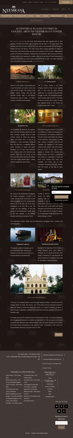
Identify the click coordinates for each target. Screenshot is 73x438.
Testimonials (50, 384)
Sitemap (27, 433)
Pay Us (41, 2)
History (31, 16)
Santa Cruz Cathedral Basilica (37, 297)
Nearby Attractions (56, 16)
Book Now (66, 2)
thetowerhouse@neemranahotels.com (53, 355)
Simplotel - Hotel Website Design (39, 433)
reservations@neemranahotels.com (52, 359)
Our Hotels (45, 9)
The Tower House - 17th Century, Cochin (14, 16)
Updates (25, 2)
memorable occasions (38, 61)
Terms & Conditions (50, 386)
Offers (64, 9)
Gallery (30, 2)
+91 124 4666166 (52, 2)
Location (45, 16)
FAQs (50, 394)
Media (49, 391)
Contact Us (36, 2)
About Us (56, 9)
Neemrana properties (18, 41)
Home (49, 378)
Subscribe (61, 427)
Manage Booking (50, 396)
